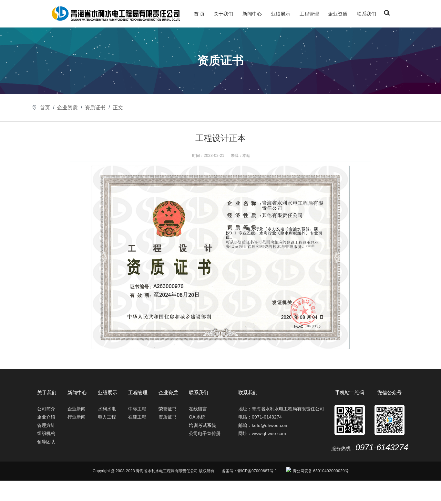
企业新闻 (76, 409)
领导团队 (46, 442)
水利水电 (107, 409)
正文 (118, 107)
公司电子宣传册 (205, 433)
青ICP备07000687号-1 (257, 471)
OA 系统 (197, 417)
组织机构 (46, 433)
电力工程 (107, 417)
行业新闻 (76, 417)
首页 (45, 107)
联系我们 (366, 13)
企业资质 (337, 13)
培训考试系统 (202, 425)
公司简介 (46, 409)
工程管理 (309, 13)
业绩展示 (280, 13)
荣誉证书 (168, 409)
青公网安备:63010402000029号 (321, 471)
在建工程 (137, 417)
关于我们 (223, 13)
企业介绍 (46, 417)
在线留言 (198, 409)
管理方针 (46, 425)
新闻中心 (252, 13)
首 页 (199, 13)
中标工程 (137, 409)
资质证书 (95, 107)
